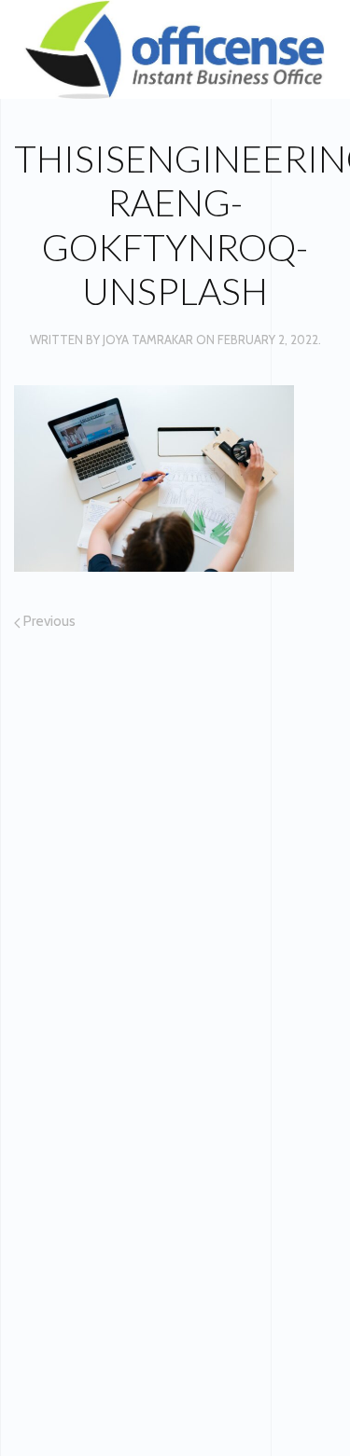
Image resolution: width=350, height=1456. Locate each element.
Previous (48, 621)
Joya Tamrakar (148, 339)
